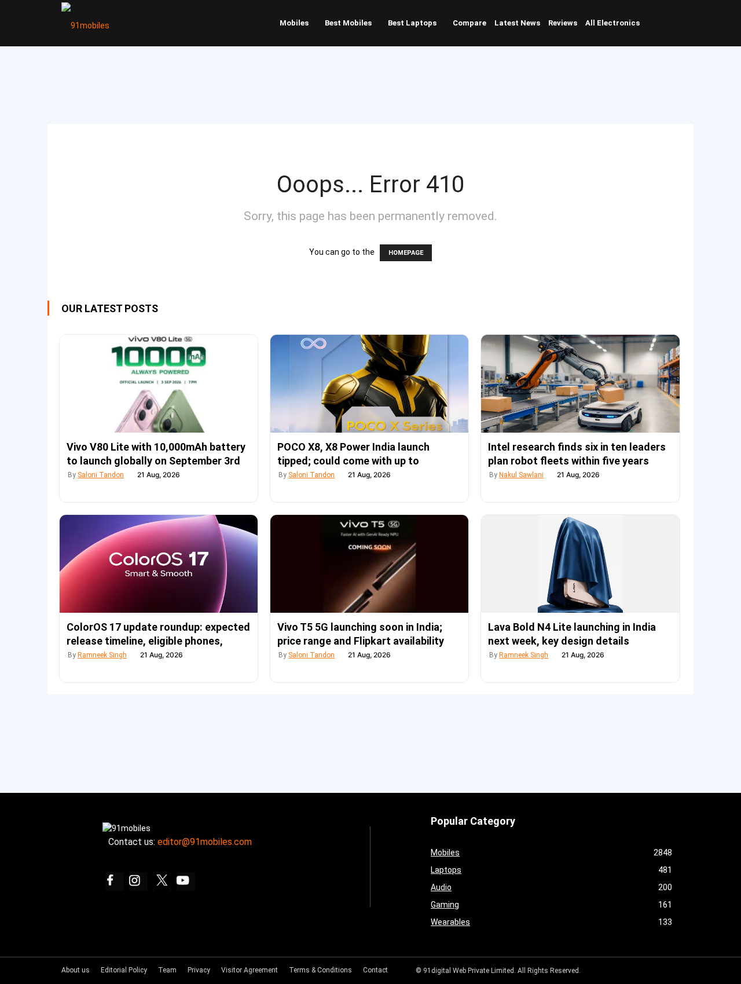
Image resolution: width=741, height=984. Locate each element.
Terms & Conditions (320, 970)
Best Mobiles (348, 23)
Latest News (517, 23)
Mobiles (294, 23)
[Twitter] (162, 881)
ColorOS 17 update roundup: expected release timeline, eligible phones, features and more (158, 641)
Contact (375, 970)
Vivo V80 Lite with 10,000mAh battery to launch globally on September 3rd (156, 454)
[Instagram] (138, 881)
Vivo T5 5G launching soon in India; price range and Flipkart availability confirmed (360, 641)
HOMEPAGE (405, 253)
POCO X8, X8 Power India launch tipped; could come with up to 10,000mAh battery (353, 461)
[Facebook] (114, 881)
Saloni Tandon (101, 475)
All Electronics (612, 23)
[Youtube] (186, 881)
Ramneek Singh (102, 655)
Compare (469, 23)
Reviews (562, 23)
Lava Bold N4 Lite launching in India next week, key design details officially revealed (572, 641)
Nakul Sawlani (521, 475)
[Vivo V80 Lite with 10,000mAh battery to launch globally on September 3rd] (159, 384)
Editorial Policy (124, 970)
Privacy (199, 970)
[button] (669, 23)
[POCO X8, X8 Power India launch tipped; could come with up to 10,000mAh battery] (369, 384)
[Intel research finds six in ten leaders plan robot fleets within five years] (580, 384)
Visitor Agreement (249, 970)
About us (75, 970)
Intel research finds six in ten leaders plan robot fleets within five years (577, 454)
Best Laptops (412, 23)
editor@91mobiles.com (204, 841)
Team (167, 970)
